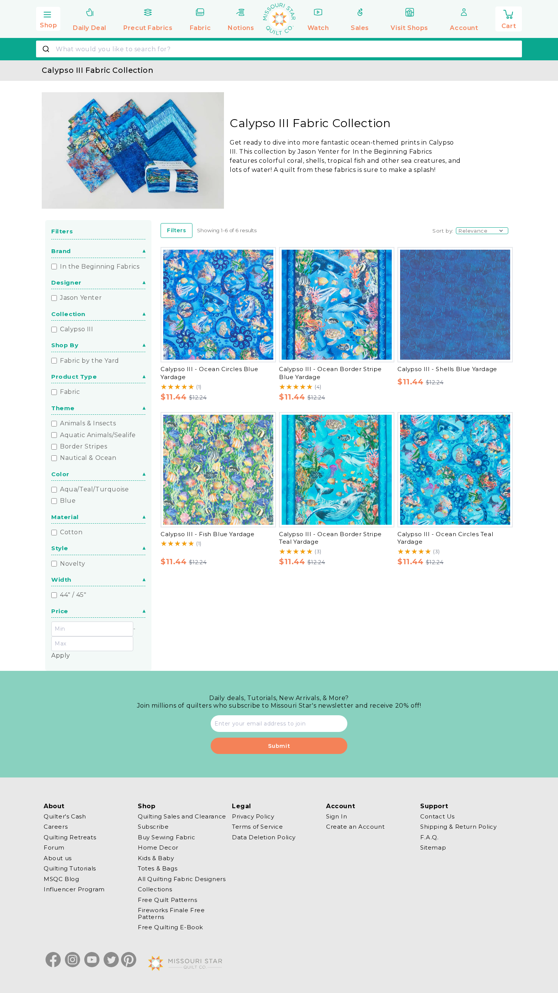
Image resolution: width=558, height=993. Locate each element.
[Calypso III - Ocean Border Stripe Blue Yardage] (336, 304)
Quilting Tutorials (70, 868)
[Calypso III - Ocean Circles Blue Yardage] (218, 304)
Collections (155, 889)
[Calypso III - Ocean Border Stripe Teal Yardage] (336, 469)
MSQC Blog (61, 879)
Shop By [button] (64, 345)
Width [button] (61, 579)
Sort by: (443, 231)
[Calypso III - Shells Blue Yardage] (455, 304)
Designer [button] (66, 282)
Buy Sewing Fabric (166, 837)
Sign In (336, 816)
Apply (60, 655)
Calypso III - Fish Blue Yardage (208, 534)
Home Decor (158, 847)
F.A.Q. (429, 837)
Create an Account (355, 827)
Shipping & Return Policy (458, 827)
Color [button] (60, 474)
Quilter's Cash (65, 816)
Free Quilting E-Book (170, 927)
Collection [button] (68, 314)
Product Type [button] (74, 376)
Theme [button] (63, 408)
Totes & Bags (157, 868)
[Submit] (47, 49)
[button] (48, 18)
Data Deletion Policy (264, 837)
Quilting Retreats (70, 837)
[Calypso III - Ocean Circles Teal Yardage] (455, 469)
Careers (56, 827)
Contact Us (437, 816)
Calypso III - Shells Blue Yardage (447, 369)
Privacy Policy (253, 816)
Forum (54, 847)
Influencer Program (74, 889)
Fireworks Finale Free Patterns (171, 914)
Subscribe (153, 827)
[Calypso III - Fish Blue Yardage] (218, 469)
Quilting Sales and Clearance (182, 816)
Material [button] (65, 517)
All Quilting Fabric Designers (181, 879)
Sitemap (433, 847)
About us (58, 858)
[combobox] (279, 49)
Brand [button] (61, 251)
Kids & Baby (156, 858)
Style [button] (59, 548)
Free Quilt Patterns (167, 899)
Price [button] (59, 611)
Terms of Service (257, 827)
